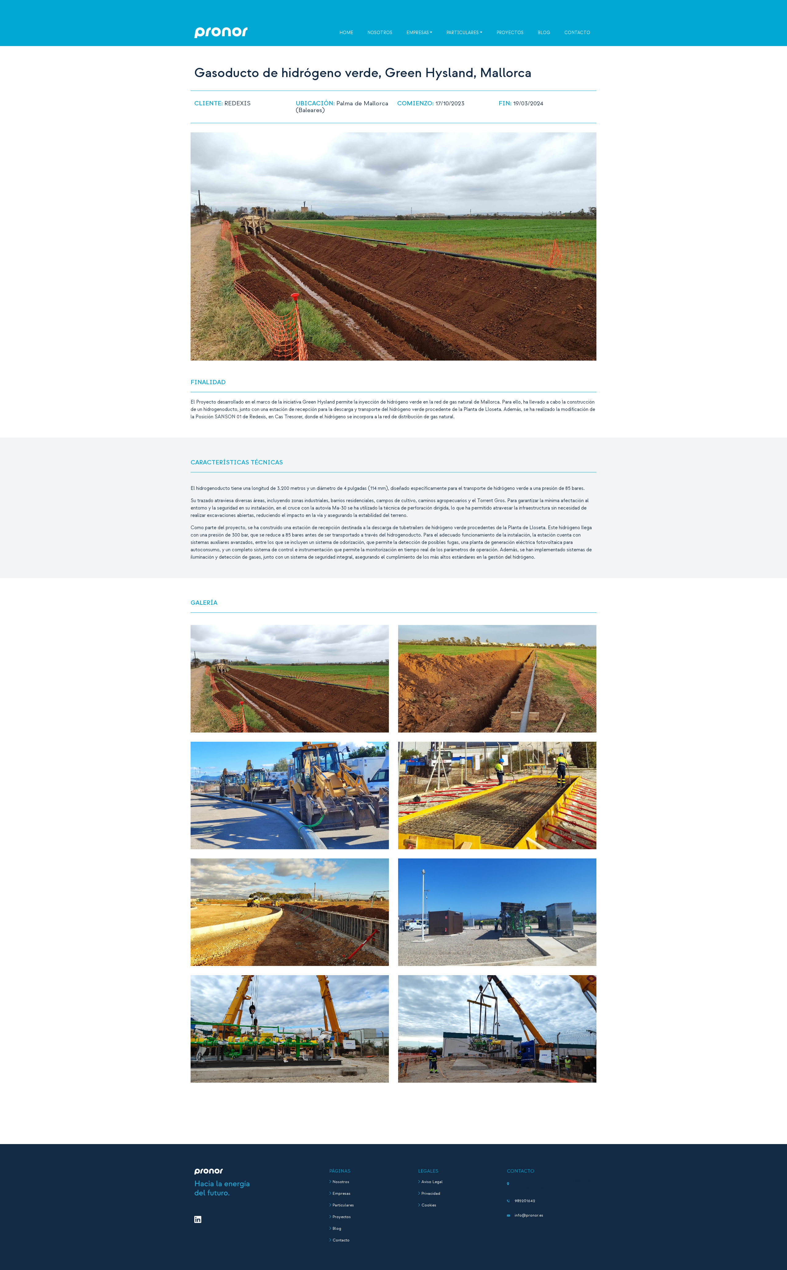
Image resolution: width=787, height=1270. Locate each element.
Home (346, 32)
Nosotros (379, 32)
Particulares (462, 32)
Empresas (417, 32)
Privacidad (430, 1193)
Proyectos (510, 32)
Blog (544, 32)
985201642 (525, 1200)
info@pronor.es (529, 1215)
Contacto (577, 32)
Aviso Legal (432, 1181)
